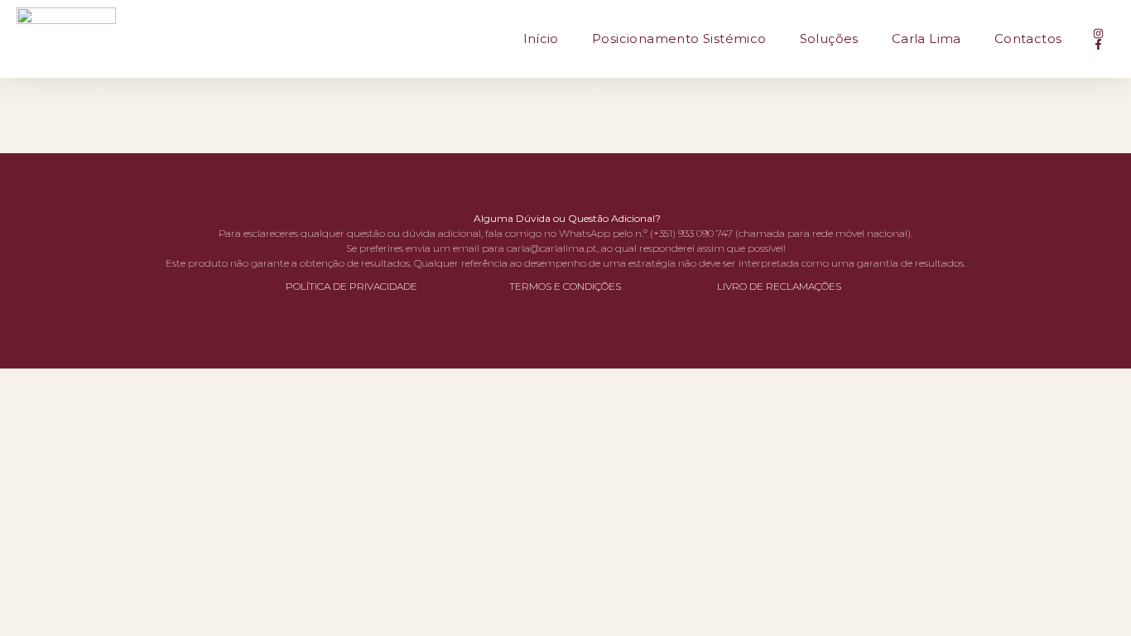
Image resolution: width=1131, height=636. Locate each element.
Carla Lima (926, 38)
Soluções (829, 38)
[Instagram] (1098, 33)
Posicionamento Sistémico (679, 38)
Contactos (1028, 38)
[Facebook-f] (1098, 44)
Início (541, 38)
